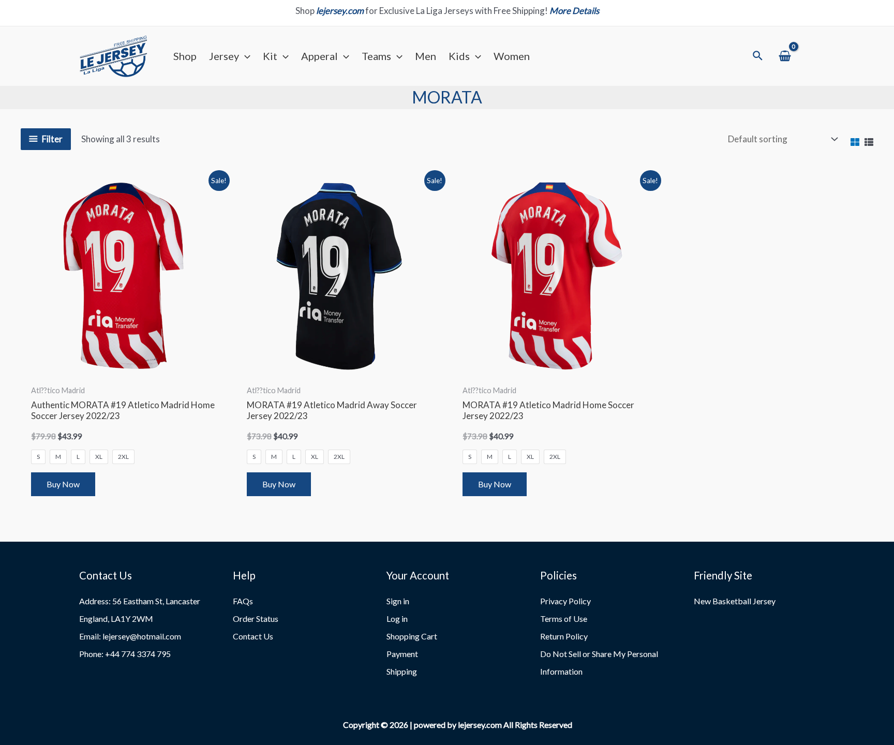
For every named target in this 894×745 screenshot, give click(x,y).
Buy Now (63, 484)
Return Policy (564, 636)
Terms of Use (563, 618)
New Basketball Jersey (735, 601)
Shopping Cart (411, 636)
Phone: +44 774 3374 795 (125, 654)
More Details (574, 10)
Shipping (401, 671)
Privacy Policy (565, 601)
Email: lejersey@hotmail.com (130, 636)
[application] (244, 56)
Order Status (255, 618)
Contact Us (253, 636)
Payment (402, 654)
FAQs (243, 601)
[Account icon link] (810, 56)
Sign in (397, 601)
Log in (397, 618)
